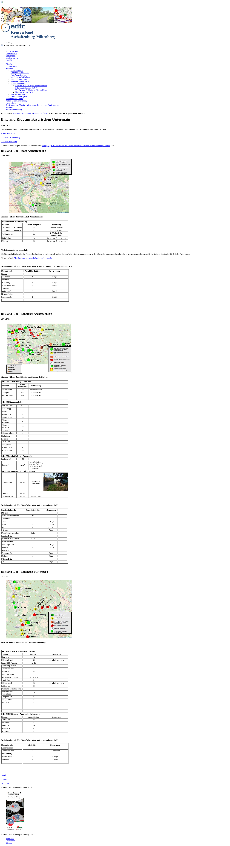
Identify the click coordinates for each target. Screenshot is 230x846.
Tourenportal (10, 56)
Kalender (9, 107)
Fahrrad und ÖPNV (18, 84)
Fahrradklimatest (17, 71)
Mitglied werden (12, 58)
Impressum (10, 839)
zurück (3, 775)
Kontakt (9, 60)
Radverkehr (10, 68)
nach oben (5, 783)
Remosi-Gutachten (18, 94)
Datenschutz (10, 841)
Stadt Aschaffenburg (18, 75)
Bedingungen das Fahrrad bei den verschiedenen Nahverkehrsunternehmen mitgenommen (76, 146)
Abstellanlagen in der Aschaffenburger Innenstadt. (33, 258)
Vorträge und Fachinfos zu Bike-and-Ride (31, 90)
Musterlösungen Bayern (20, 81)
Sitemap (9, 843)
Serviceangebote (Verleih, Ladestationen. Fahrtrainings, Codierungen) (32, 105)
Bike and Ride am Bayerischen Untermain (31, 86)
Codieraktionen (11, 66)
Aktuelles (9, 64)
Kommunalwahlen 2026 (20, 73)
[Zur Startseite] (7, 6)
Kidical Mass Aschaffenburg (16, 101)
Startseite (16, 114)
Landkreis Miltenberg (19, 79)
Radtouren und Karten (14, 99)
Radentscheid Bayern (19, 96)
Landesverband (11, 54)
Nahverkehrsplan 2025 (24, 92)
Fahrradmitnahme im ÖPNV (26, 88)
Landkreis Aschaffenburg (20, 77)
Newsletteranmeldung (14, 109)
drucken (4, 779)
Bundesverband (12, 51)
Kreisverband (11, 103)
